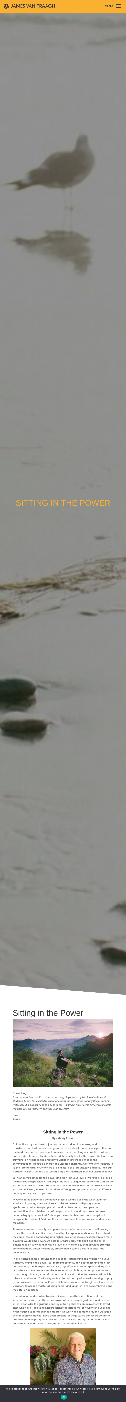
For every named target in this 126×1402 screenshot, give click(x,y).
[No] (122, 1393)
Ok (63, 1397)
